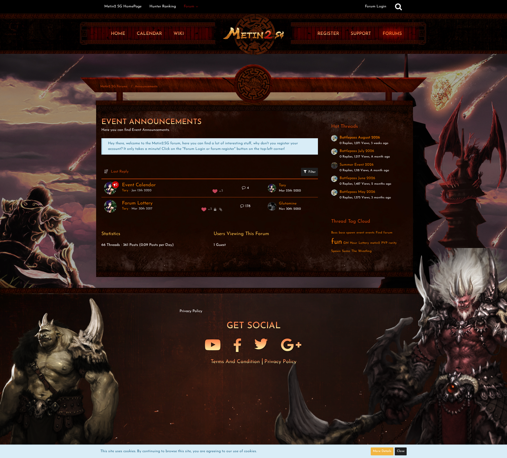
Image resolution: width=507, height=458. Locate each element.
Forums (392, 33)
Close (401, 451)
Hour (353, 243)
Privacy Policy (280, 361)
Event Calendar (139, 185)
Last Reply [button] (120, 172)
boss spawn (347, 232)
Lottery (364, 243)
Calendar (149, 33)
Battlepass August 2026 (360, 138)
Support (361, 33)
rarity (393, 243)
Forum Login (375, 6)
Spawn (336, 251)
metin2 (375, 243)
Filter (311, 172)
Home (118, 33)
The (354, 251)
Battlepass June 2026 (357, 178)
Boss (334, 232)
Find (379, 232)
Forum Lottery (137, 203)
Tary (125, 190)
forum (387, 232)
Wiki (178, 33)
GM (346, 243)
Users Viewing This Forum (241, 234)
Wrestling (365, 251)
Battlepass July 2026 (357, 151)
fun (336, 242)
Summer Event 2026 (357, 165)
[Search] (398, 6)
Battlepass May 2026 (357, 192)
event (360, 232)
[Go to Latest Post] (272, 188)
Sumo (346, 251)
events (369, 232)
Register (328, 33)
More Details (382, 451)
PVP (384, 243)
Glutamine (288, 204)
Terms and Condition (236, 361)
